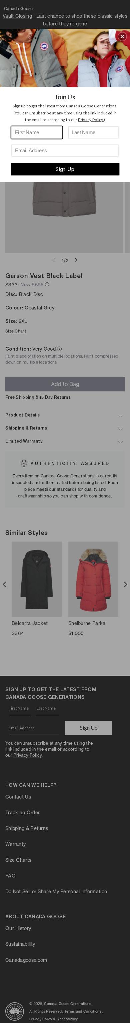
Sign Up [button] (65, 169)
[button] (122, 36)
